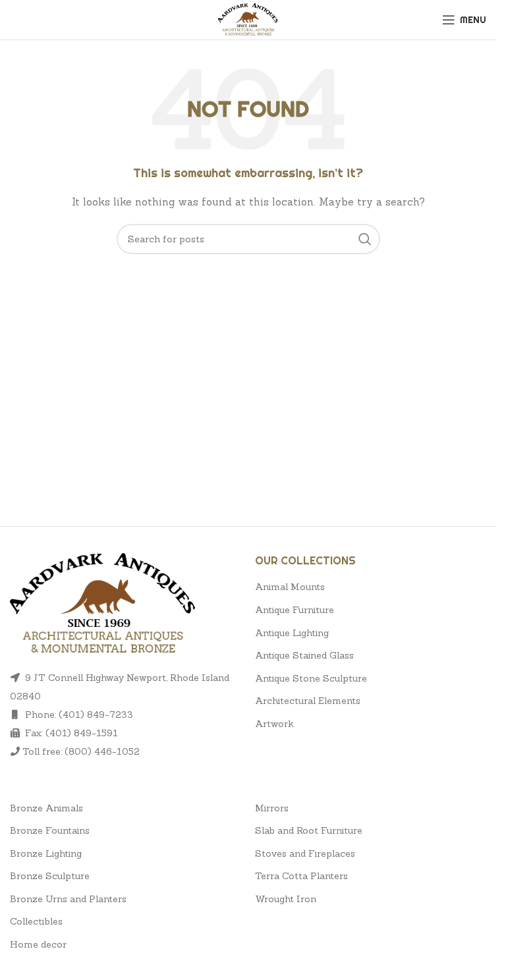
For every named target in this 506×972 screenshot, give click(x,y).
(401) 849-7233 (96, 714)
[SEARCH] (365, 239)
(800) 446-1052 (102, 751)
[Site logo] (248, 18)
